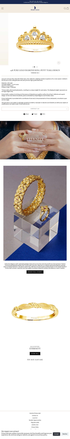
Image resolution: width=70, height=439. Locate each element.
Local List (35, 418)
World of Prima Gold (35, 413)
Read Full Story (35, 272)
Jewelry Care (35, 425)
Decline (65, 434)
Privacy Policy (35, 427)
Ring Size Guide (35, 422)
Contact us (35, 108)
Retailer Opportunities (35, 420)
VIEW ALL (35, 353)
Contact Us (35, 415)
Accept (56, 434)
